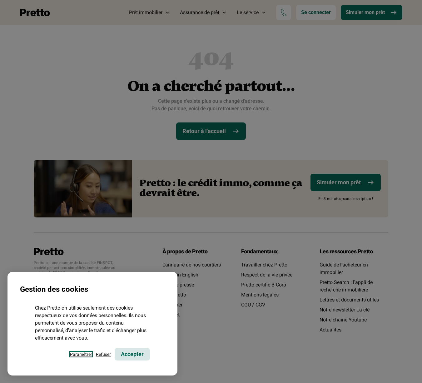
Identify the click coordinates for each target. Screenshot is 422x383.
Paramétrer (81, 354)
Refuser (103, 354)
